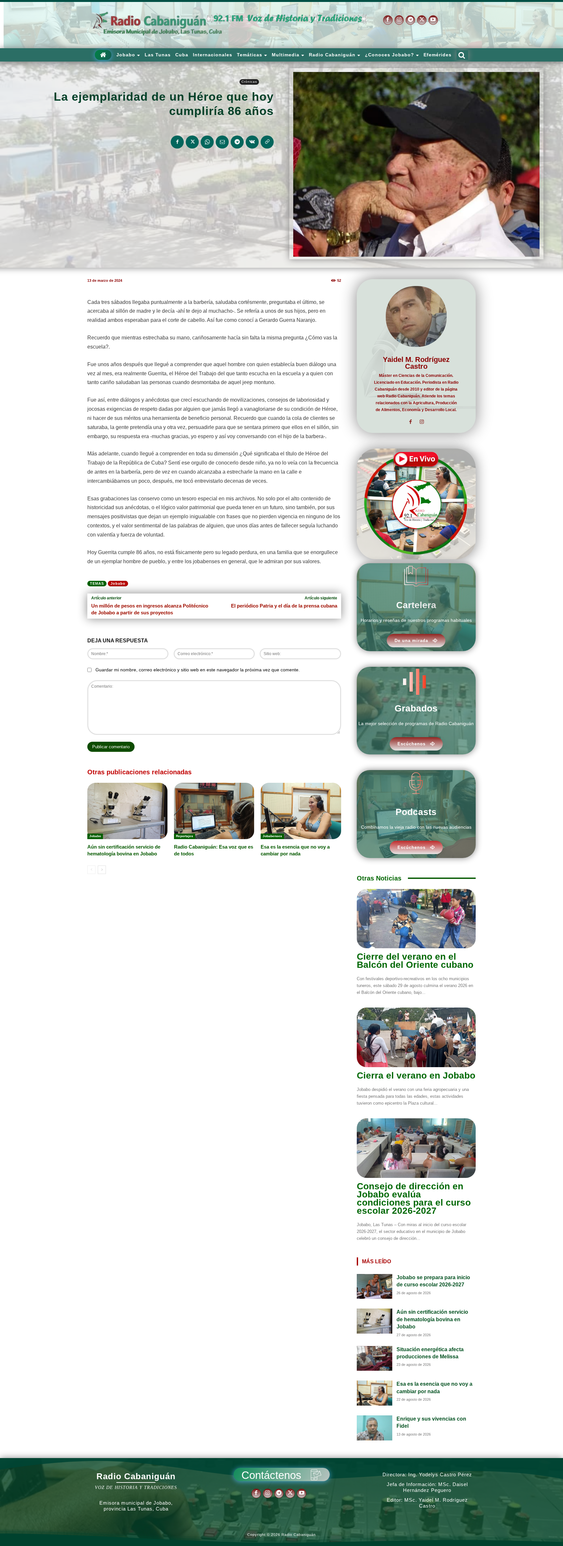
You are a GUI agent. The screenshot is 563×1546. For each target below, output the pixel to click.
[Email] (222, 142)
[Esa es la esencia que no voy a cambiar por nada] (301, 811)
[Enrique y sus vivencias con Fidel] (375, 1427)
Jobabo (117, 583)
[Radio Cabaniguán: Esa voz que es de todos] (214, 811)
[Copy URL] (267, 142)
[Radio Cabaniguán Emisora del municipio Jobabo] (157, 23)
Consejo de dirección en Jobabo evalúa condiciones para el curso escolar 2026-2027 (414, 1198)
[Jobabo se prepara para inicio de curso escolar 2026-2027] (375, 1286)
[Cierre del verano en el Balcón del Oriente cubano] (416, 919)
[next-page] (102, 870)
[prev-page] (91, 870)
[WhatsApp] (207, 142)
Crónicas (249, 81)
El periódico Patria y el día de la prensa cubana (284, 605)
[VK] (252, 142)
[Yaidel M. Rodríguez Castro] (416, 316)
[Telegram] (410, 20)
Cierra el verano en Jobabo (416, 1075)
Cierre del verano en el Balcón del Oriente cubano (415, 961)
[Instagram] (399, 20)
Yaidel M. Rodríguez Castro (416, 363)
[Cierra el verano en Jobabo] (416, 1037)
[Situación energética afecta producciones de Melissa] (375, 1358)
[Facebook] (388, 20)
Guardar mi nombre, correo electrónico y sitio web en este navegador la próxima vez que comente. (197, 669)
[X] (421, 20)
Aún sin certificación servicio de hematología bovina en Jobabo (432, 1319)
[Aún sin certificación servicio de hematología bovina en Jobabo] (127, 811)
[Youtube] (433, 20)
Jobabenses (272, 836)
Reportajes (184, 836)
